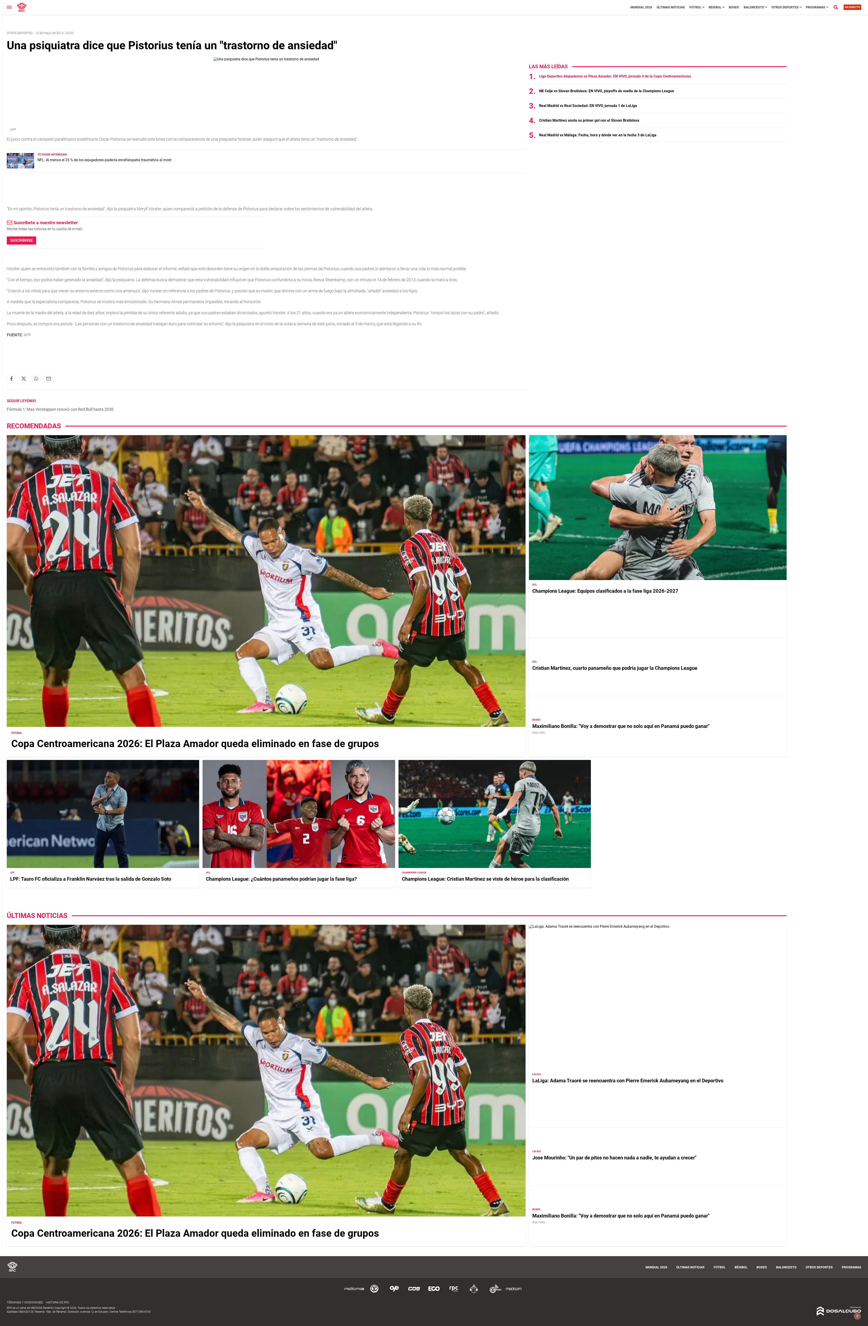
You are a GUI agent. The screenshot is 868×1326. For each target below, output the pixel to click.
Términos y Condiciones (25, 1302)
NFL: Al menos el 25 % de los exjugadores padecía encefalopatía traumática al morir (105, 160)
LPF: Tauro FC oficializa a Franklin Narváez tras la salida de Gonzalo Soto (90, 879)
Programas (815, 7)
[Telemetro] (374, 1292)
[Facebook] (11, 378)
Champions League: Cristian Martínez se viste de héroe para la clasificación (485, 879)
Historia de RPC (57, 1302)
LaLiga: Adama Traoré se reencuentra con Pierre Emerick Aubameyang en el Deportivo (627, 1080)
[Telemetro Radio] (494, 1292)
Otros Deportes (785, 7)
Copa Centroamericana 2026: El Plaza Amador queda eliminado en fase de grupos (195, 744)
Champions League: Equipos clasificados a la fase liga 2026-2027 (605, 591)
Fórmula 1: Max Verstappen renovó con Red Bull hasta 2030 (60, 409)
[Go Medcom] (354, 1292)
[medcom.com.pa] (514, 1292)
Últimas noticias (671, 7)
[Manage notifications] (857, 1316)
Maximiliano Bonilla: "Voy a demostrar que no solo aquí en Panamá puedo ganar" (621, 726)
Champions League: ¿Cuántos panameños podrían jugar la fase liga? (281, 879)
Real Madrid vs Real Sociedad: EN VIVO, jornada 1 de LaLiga (588, 106)
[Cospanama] (414, 1292)
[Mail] (48, 378)
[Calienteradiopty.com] (474, 1292)
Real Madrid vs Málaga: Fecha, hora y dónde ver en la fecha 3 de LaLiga (597, 135)
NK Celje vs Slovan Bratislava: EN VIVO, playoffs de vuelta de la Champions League (606, 91)
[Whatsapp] (36, 378)
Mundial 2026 (641, 7)
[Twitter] (23, 378)
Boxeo (734, 7)
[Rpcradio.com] (454, 1292)
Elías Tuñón (538, 732)
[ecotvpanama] (434, 1292)
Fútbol (695, 7)
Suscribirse (21, 240)
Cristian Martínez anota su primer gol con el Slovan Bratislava (589, 120)
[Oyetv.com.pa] (394, 1292)
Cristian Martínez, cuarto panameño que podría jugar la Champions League (614, 668)
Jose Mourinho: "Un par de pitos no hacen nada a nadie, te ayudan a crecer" (614, 1158)
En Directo (852, 7)
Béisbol (715, 7)
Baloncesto (754, 7)
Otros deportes (19, 33)
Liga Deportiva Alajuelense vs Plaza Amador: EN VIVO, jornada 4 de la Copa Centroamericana (615, 76)
